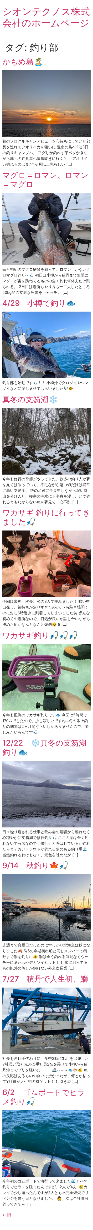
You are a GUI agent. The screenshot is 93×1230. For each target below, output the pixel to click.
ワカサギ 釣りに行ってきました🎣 (46, 517)
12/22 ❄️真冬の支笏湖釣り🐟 (44, 747)
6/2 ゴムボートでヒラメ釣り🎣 (43, 1097)
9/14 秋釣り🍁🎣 (35, 865)
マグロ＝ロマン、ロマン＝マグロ (45, 179)
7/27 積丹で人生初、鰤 (45, 978)
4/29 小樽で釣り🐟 (39, 303)
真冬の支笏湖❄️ (30, 399)
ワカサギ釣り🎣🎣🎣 (40, 635)
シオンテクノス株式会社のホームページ (46, 17)
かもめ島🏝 (22, 61)
